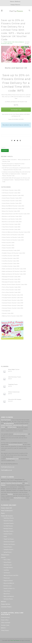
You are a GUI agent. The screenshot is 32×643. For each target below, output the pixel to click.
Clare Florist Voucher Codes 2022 (11, 229)
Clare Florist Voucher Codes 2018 (11, 224)
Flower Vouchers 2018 (8, 242)
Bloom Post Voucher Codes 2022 (11, 211)
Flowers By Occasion (7, 515)
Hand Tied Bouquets (7, 510)
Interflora (9, 483)
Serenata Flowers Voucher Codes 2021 (12, 305)
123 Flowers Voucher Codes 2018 (11, 190)
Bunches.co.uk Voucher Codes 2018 (12, 216)
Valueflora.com (8, 564)
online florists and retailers (20, 434)
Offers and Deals (5, 622)
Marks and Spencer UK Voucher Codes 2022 (14, 274)
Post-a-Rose (7, 559)
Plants (3, 513)
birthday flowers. (12, 427)
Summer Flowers (8, 533)
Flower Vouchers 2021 (9, 42)
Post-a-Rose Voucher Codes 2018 (11, 287)
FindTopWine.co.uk (6, 470)
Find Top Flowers (6, 419)
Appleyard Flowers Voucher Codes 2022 (13, 195)
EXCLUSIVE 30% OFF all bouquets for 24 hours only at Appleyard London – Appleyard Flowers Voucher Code (16, 179)
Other (5, 536)
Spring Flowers (8, 552)
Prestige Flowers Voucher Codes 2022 (12, 300)
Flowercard (7, 578)
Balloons (3, 601)
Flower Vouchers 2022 (8, 247)
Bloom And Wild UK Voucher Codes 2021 (13, 205)
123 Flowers (7, 572)
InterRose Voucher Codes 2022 (10, 266)
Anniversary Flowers (9, 541)
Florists (3, 557)
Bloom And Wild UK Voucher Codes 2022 (13, 208)
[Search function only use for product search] (29, 10)
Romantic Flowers (8, 520)
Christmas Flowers (9, 523)
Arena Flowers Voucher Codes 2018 (12, 198)
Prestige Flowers (8, 567)
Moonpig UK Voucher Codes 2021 (11, 279)
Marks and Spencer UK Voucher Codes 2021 (14, 271)
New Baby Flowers (8, 531)
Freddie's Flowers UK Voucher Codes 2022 (13, 253)
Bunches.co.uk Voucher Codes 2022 (12, 221)
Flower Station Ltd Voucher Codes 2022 (13, 240)
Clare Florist (7, 591)
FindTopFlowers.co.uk (12, 458)
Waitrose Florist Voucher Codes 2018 (12, 316)
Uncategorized (6, 310)
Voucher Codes (5, 625)
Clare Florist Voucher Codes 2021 (11, 226)
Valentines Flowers (9, 518)
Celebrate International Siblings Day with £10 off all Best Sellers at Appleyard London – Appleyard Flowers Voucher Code (16, 173)
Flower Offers (5, 620)
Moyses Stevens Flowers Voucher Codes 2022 (14, 284)
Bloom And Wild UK (9, 583)
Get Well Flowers (8, 526)
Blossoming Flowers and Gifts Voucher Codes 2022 (16, 213)
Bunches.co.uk (7, 585)
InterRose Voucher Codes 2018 (10, 263)
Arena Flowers (7, 562)
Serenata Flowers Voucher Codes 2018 (12, 302)
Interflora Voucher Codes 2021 (10, 258)
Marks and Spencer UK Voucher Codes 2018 (14, 268)
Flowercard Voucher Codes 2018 (11, 250)
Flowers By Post (5, 604)
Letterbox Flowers (6, 606)
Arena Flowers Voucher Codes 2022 (12, 203)
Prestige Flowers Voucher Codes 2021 (12, 297)
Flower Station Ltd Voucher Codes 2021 (13, 237)
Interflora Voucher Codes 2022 (10, 261)
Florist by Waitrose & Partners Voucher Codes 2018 (16, 232)
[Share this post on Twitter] (14, 139)
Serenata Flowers (8, 599)
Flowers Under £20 (6, 508)
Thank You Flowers (9, 539)
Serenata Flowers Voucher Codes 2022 (12, 308)
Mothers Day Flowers (9, 544)
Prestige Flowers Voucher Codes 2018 (12, 295)
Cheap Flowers (5, 554)
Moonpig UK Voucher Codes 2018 (11, 276)
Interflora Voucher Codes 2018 (10, 255)
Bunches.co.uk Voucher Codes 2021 (12, 219)
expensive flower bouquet (16, 444)
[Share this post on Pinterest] (17, 139)
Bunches (3, 483)
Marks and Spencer (17, 483)
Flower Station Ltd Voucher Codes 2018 (13, 234)
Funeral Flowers (8, 546)
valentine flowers (17, 425)
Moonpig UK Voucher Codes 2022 (11, 281)
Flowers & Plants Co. (9, 588)
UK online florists (9, 423)
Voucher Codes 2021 (8, 313)
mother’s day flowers (6, 425)
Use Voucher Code (16, 109)
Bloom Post (7, 593)
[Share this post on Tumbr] (20, 139)
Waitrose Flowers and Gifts (11, 575)
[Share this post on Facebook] (11, 139)
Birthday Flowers (8, 528)
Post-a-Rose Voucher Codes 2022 (11, 292)
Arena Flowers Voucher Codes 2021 (12, 200)
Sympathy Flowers (8, 549)
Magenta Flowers (8, 580)
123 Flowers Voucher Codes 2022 (11, 192)
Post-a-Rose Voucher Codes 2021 (11, 289)
